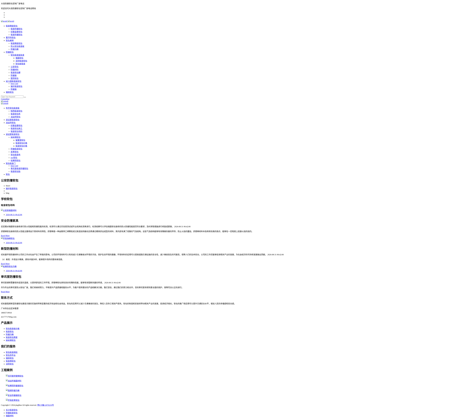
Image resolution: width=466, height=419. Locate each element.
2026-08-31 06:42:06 (14, 215)
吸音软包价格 (21, 143)
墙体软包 (10, 92)
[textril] (4, 21)
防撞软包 (10, 52)
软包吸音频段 (11, 352)
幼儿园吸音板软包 (13, 81)
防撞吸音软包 (16, 149)
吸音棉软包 (11, 361)
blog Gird (14, 84)
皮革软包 (14, 152)
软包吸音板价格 (12, 329)
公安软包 (14, 67)
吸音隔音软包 (11, 26)
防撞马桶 (14, 49)
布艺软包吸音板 (12, 108)
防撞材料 (14, 70)
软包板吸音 (20, 64)
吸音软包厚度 (11, 337)
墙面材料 (10, 416)
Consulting (5, 99)
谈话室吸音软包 (12, 120)
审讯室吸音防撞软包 (19, 169)
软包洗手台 (11, 355)
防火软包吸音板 (17, 46)
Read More (5, 236)
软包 (8, 174)
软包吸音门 (11, 163)
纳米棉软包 (15, 137)
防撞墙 (14, 75)
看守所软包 (11, 38)
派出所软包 (15, 117)
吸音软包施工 (16, 128)
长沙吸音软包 (11, 410)
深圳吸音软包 (21, 61)
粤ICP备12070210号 (45, 405)
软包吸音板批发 (17, 55)
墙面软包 (19, 58)
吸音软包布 (15, 114)
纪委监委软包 (16, 32)
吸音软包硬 (15, 72)
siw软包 (14, 158)
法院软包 (10, 364)
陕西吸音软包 (16, 111)
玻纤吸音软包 (16, 86)
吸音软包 (10, 332)
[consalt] (4, 101)
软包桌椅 (10, 40)
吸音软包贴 (15, 171)
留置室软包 (20, 140)
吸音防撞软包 (16, 29)
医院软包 (14, 78)
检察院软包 (15, 160)
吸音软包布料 (16, 131)
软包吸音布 (15, 155)
